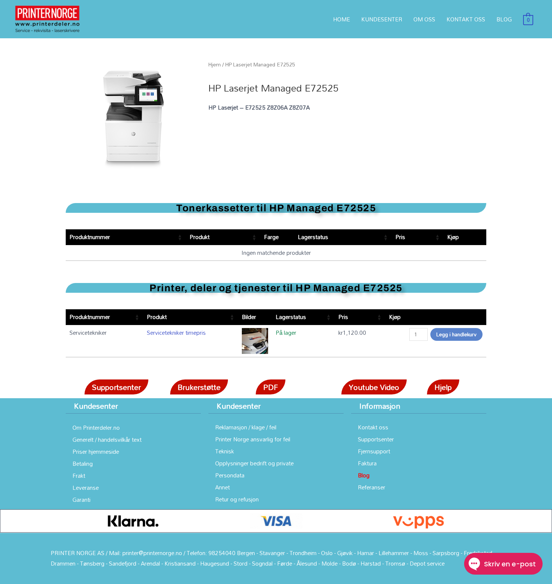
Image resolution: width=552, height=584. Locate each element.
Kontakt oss (373, 427)
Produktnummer (89, 236)
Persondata (229, 475)
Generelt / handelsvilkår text (107, 439)
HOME (341, 19)
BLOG (504, 19)
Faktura (367, 463)
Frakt (78, 475)
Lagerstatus (313, 236)
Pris (400, 236)
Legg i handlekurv (456, 334)
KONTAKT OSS (465, 19)
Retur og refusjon (237, 499)
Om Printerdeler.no (96, 427)
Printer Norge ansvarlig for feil (252, 439)
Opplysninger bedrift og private (254, 463)
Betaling (82, 463)
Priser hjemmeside (95, 451)
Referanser (371, 487)
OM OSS (424, 19)
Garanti (81, 499)
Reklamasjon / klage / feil (245, 427)
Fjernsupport (374, 451)
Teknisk (224, 451)
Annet (222, 487)
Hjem (214, 64)
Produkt (200, 236)
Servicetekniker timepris (176, 332)
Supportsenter (376, 439)
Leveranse (85, 487)
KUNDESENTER (381, 19)
